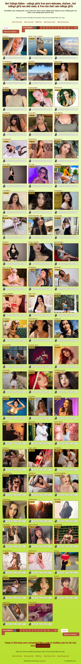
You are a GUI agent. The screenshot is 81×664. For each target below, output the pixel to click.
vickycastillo (58, 216)
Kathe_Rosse (58, 421)
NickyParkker (32, 139)
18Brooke (31, 190)
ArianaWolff (6, 524)
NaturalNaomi (58, 113)
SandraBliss (58, 448)
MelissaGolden (58, 242)
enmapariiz (57, 293)
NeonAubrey (58, 139)
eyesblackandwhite (60, 473)
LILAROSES (57, 396)
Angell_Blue (6, 602)
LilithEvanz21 (32, 551)
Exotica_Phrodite (33, 242)
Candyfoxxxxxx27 (59, 370)
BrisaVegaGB (7, 345)
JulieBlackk (31, 473)
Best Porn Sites (17, 22)
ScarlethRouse (7, 61)
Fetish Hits (42, 661)
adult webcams (43, 645)
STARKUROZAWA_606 (35, 216)
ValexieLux (6, 448)
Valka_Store (32, 293)
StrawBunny (6, 113)
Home (6, 28)
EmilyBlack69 (7, 139)
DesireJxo (6, 36)
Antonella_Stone (33, 345)
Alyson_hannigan (8, 293)
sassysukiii (31, 113)
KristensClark (32, 602)
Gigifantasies (58, 61)
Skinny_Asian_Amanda (35, 36)
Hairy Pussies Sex (63, 22)
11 (68, 27)
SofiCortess (32, 421)
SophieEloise (6, 499)
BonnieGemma (32, 319)
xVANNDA (57, 36)
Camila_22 (57, 319)
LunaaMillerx (6, 190)
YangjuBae (6, 87)
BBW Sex (39, 22)
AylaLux (5, 576)
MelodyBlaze (32, 267)
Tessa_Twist (6, 164)
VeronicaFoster (7, 551)
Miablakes (6, 242)
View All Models (27, 27)
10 (65, 27)
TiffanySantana (7, 473)
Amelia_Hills (6, 396)
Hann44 (56, 576)
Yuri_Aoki (31, 164)
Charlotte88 (6, 370)
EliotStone (31, 370)
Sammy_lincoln (33, 524)
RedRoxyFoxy (32, 499)
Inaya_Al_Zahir (7, 267)
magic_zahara (32, 448)
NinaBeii (5, 216)
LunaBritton (57, 164)
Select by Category (10, 31)
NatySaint (5, 421)
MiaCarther (57, 267)
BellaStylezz (6, 319)
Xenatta (56, 551)
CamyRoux (31, 396)
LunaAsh (57, 345)
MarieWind (57, 499)
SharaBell (31, 61)
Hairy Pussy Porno (49, 22)
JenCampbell (32, 576)
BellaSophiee (58, 190)
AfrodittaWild (58, 524)
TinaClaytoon (58, 87)
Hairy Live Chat (29, 22)
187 (76, 27)
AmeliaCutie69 (32, 87)
